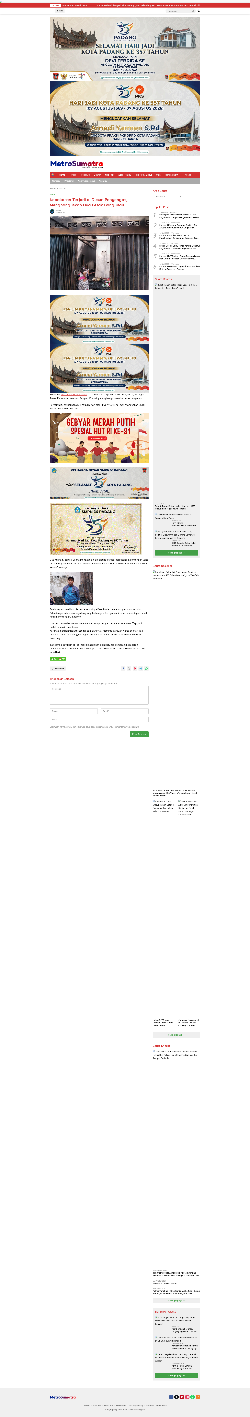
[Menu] (52, 10)
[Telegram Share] (140, 668)
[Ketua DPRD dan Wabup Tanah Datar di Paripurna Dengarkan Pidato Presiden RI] (164, 908)
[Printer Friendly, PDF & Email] (58, 659)
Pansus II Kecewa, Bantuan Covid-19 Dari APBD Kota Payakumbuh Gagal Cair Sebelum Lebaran (178, 226)
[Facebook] (171, 1397)
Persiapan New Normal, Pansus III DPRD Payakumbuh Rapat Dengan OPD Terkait (179, 216)
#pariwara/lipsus (86, 181)
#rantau (103, 181)
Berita (62, 175)
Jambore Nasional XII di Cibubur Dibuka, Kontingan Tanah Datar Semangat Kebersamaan (188, 1023)
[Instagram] (187, 1397)
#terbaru (56, 181)
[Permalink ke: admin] (52, 211)
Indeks (60, 11)
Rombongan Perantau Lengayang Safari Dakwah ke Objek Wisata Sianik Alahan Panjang (185, 1330)
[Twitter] (176, 1397)
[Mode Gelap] (198, 10)
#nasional (69, 181)
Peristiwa (85, 175)
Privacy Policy (136, 1405)
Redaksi (97, 1405)
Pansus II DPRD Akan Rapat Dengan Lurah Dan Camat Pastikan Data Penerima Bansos (179, 257)
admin (58, 210)
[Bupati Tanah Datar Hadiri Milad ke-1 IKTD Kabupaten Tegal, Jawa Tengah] (176, 392)
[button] (193, 10)
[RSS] (198, 1397)
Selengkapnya (175, 552)
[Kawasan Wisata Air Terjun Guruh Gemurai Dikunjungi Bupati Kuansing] (176, 1339)
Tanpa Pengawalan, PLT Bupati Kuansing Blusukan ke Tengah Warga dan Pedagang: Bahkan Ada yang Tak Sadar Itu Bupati (155, 5)
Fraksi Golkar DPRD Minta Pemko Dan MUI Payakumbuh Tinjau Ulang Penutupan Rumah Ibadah (179, 247)
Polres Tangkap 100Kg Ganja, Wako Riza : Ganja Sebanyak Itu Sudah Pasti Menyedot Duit (176, 1292)
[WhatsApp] (192, 1397)
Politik (74, 175)
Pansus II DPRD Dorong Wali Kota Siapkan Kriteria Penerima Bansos (179, 267)
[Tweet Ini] (129, 668)
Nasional (109, 175)
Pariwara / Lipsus (143, 175)
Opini (158, 175)
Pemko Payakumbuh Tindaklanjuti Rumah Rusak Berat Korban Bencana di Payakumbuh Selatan (184, 1367)
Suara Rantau (124, 175)
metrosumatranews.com (74, 394)
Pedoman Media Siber (156, 1405)
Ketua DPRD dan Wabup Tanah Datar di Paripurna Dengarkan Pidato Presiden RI (163, 1023)
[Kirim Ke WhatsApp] (146, 668)
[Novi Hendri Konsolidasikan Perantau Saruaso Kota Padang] (176, 516)
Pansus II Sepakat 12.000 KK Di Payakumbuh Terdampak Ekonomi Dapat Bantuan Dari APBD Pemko (179, 236)
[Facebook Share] (123, 668)
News (52, 194)
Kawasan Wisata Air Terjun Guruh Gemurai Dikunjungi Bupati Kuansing (185, 1347)
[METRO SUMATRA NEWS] (76, 163)
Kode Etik (108, 1405)
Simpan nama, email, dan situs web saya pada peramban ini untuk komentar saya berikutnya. (95, 726)
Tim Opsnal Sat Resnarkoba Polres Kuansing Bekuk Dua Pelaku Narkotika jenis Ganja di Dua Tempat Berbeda (176, 1274)
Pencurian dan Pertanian (165, 1283)
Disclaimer (121, 1405)
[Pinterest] (182, 1397)
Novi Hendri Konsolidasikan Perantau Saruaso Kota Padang (184, 524)
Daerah (97, 175)
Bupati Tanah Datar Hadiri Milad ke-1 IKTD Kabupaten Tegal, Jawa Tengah (175, 507)
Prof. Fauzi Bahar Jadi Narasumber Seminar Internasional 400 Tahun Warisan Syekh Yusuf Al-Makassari (175, 793)
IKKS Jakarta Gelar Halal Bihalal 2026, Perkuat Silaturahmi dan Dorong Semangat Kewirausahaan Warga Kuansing (184, 544)
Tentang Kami (171, 175)
